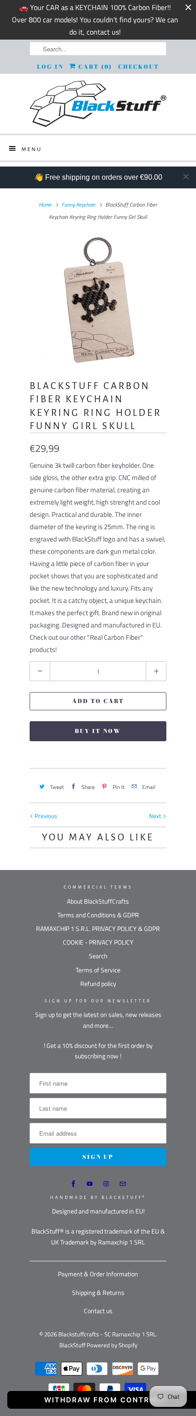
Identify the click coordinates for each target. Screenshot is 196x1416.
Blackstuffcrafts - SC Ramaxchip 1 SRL (107, 1334)
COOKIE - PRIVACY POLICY (98, 942)
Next (156, 815)
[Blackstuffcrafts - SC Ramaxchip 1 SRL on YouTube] (90, 1184)
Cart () (94, 66)
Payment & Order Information (98, 1274)
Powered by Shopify (112, 1345)
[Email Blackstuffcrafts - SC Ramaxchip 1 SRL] (123, 1184)
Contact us (98, 1310)
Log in (50, 66)
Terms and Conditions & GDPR (98, 915)
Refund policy (98, 983)
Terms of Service (98, 970)
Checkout (138, 66)
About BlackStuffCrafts (98, 901)
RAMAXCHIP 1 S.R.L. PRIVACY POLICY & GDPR (98, 928)
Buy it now (98, 731)
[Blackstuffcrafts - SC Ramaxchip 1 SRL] (98, 104)
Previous (45, 815)
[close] (186, 176)
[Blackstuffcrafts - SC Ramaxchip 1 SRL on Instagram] (106, 1184)
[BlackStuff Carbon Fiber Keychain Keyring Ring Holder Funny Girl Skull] (98, 300)
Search (98, 956)
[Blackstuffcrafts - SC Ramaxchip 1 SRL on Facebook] (73, 1184)
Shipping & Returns (98, 1292)
